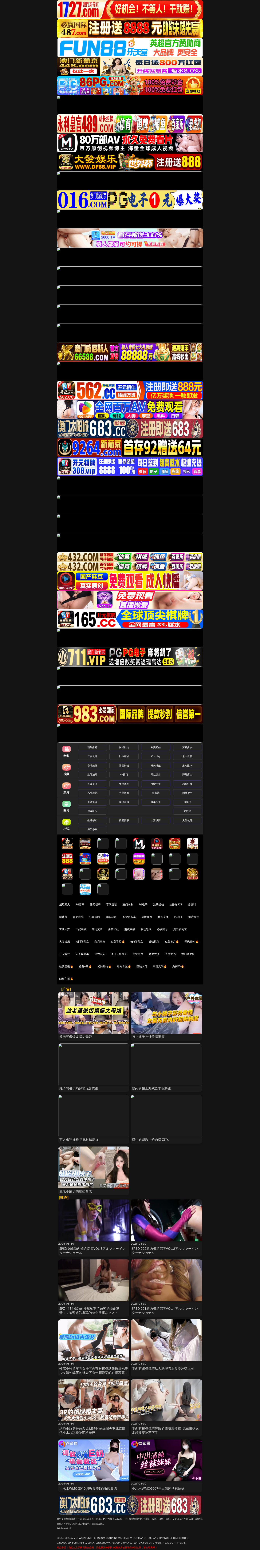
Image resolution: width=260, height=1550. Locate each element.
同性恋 (187, 811)
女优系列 (124, 783)
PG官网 (80, 904)
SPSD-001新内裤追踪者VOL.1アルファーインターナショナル (165, 1310)
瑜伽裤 (155, 792)
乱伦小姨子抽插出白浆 (75, 1191)
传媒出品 (92, 811)
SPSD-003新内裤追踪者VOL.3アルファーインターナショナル (92, 1250)
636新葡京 (136, 941)
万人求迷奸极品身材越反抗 (79, 1139)
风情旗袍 (92, 792)
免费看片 (137, 954)
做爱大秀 (154, 954)
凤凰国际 (110, 917)
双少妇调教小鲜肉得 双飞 (150, 1139)
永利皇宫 (99, 941)
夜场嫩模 (146, 929)
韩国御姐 (124, 765)
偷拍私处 (113, 929)
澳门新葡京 (180, 929)
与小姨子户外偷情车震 (148, 1036)
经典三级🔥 (66, 966)
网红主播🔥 (66, 978)
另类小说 (92, 829)
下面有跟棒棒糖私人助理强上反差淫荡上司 (163, 1368)
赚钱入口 (141, 966)
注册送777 (175, 904)
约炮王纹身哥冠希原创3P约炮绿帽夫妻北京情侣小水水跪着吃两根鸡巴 (92, 1430)
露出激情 (124, 802)
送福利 (192, 904)
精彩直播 (163, 917)
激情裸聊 (154, 941)
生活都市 (92, 820)
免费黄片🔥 (172, 941)
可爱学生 (156, 783)
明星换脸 (124, 792)
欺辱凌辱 (92, 774)
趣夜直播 (129, 929)
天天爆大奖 (82, 954)
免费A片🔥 (85, 966)
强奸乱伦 (124, 747)
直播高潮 (146, 917)
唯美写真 (156, 802)
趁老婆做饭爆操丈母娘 (75, 1036)
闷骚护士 (187, 792)
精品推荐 (92, 747)
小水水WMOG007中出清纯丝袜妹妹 (158, 1488)
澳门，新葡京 (119, 954)
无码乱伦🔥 (191, 941)
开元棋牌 (95, 904)
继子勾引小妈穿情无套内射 (79, 1088)
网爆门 (187, 802)
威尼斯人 (64, 904)
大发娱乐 (64, 941)
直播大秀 (170, 954)
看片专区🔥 (124, 966)
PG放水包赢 (129, 917)
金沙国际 (99, 954)
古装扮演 (92, 783)
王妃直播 (81, 929)
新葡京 (63, 917)
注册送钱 (158, 904)
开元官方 (64, 954)
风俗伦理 (187, 820)
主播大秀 (64, 929)
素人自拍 (187, 756)
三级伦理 (92, 756)
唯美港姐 (156, 765)
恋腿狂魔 (187, 783)
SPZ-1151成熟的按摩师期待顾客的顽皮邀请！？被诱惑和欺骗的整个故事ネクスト (89, 1310)
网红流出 (156, 774)
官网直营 (111, 904)
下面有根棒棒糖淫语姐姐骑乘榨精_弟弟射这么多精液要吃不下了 (165, 1430)
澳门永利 (127, 904)
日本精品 (124, 756)
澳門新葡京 (82, 941)
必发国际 (162, 929)
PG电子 (143, 904)
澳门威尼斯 (188, 954)
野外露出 (187, 774)
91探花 (124, 774)
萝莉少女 (187, 747)
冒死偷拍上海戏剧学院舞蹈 (151, 1088)
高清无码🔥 (160, 966)
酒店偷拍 (193, 917)
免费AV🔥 (178, 966)
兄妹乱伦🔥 (104, 966)
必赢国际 (94, 917)
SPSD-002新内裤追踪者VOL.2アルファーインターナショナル (165, 1250)
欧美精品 (156, 747)
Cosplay (155, 756)
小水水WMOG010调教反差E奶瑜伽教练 (88, 1488)
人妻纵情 (156, 820)
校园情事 (124, 820)
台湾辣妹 (92, 765)
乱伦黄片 (97, 929)
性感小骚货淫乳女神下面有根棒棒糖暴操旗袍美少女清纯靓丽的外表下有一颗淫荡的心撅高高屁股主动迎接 (93, 1372)
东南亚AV (187, 765)
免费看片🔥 (118, 941)
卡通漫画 (92, 802)
